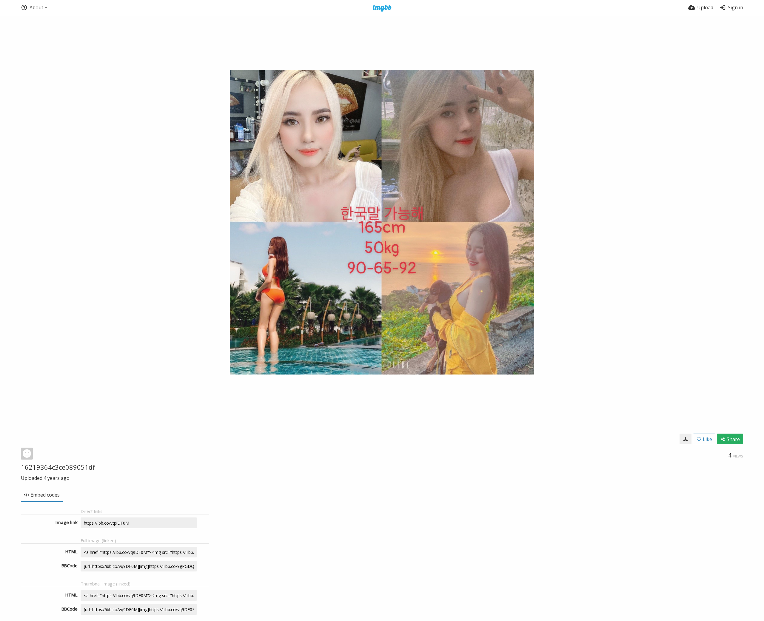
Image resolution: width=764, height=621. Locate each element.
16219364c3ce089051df (58, 467)
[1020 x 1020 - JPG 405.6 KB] (685, 439)
